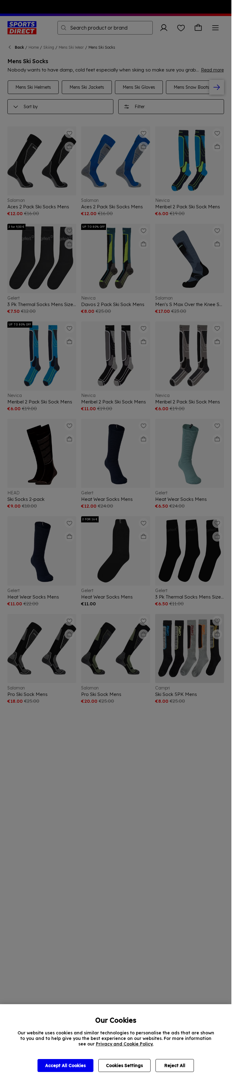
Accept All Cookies (65, 1065)
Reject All (174, 1065)
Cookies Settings (124, 1065)
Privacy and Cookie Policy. (124, 1044)
